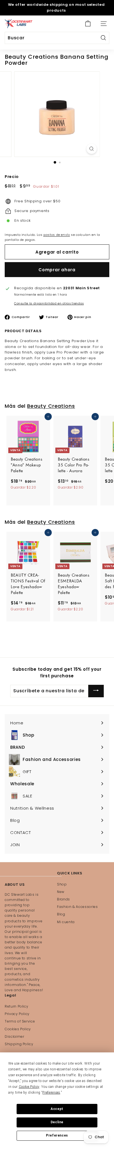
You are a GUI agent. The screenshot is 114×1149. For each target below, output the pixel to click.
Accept (57, 1109)
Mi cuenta (66, 922)
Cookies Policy (18, 1029)
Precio (12, 176)
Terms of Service (20, 1021)
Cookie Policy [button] (29, 1087)
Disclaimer (14, 1036)
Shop (62, 884)
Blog (61, 914)
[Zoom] (92, 149)
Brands (63, 899)
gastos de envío (56, 235)
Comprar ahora (57, 270)
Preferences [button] (51, 1092)
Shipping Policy (19, 1044)
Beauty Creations (51, 405)
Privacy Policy (17, 1013)
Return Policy (16, 1006)
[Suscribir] (96, 691)
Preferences (57, 1135)
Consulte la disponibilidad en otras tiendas (49, 303)
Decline (57, 1122)
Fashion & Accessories (77, 906)
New (60, 891)
